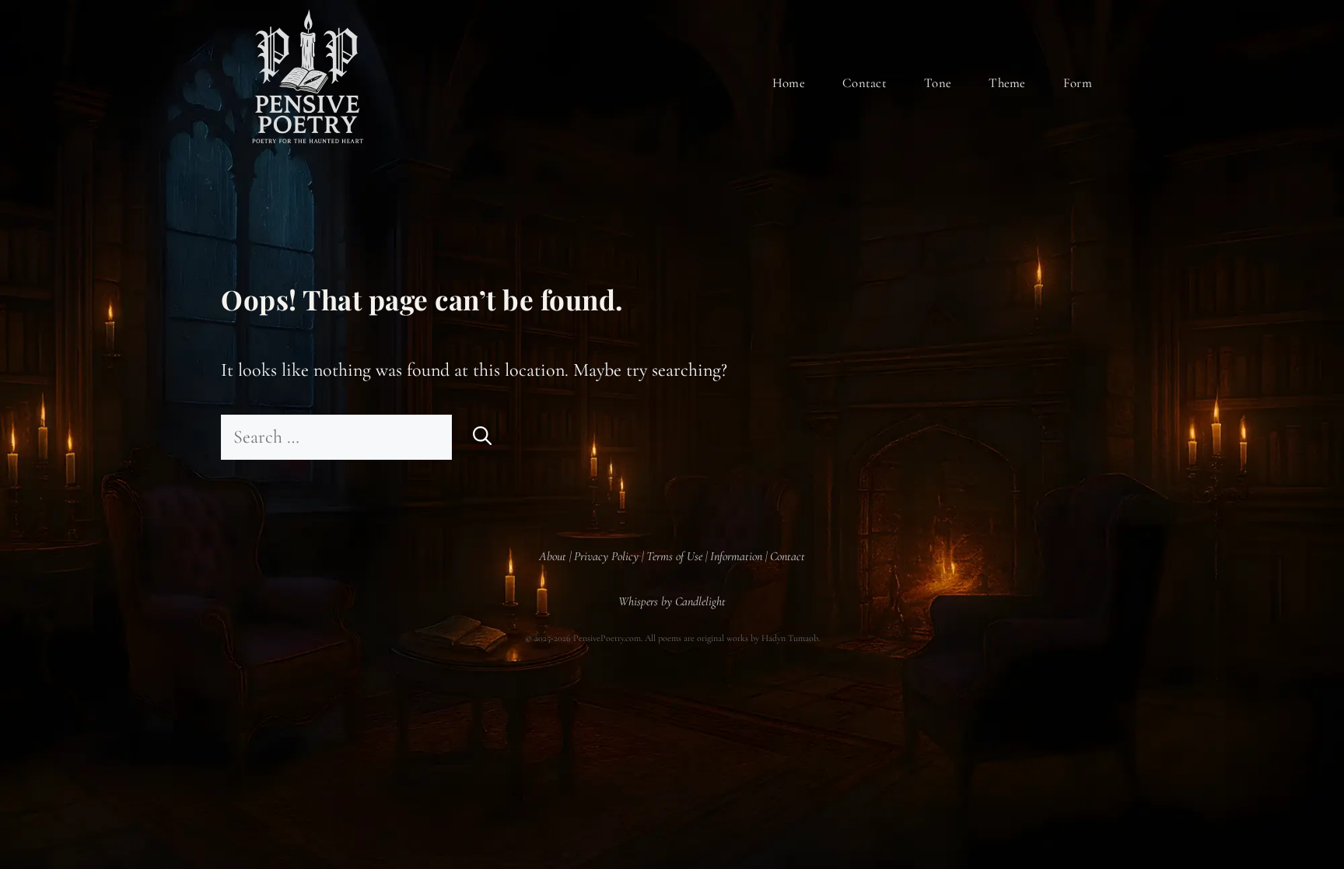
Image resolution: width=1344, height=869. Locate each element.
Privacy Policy (606, 556)
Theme (1007, 83)
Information (736, 556)
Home (788, 83)
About (552, 556)
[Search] (482, 437)
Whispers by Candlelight (672, 601)
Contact (864, 83)
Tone (937, 83)
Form (1077, 83)
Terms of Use (674, 556)
